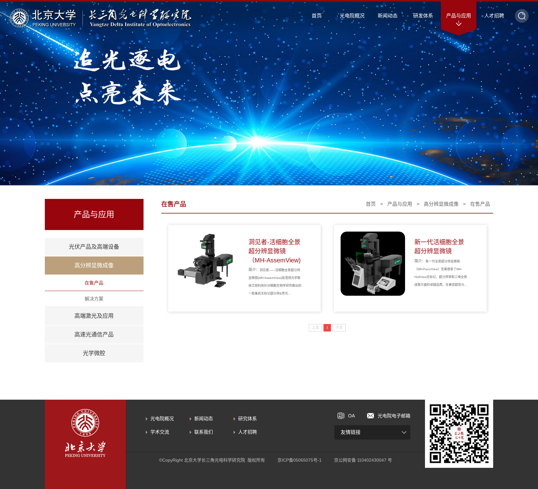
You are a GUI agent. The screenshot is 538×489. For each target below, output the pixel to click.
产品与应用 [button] (458, 15)
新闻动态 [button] (388, 15)
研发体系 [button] (423, 15)
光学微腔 (94, 353)
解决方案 (94, 298)
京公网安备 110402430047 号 (363, 460)
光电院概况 (162, 418)
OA (351, 415)
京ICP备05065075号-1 (299, 460)
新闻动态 (203, 418)
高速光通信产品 (94, 334)
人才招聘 (247, 432)
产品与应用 (399, 204)
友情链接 (351, 432)
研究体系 (247, 418)
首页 (317, 15)
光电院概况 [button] (352, 15)
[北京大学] (42, 18)
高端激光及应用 (94, 316)
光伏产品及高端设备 (94, 247)
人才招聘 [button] (494, 15)
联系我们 (203, 432)
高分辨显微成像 (94, 265)
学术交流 (159, 432)
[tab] (94, 247)
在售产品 (94, 282)
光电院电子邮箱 (394, 415)
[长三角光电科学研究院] (140, 18)
